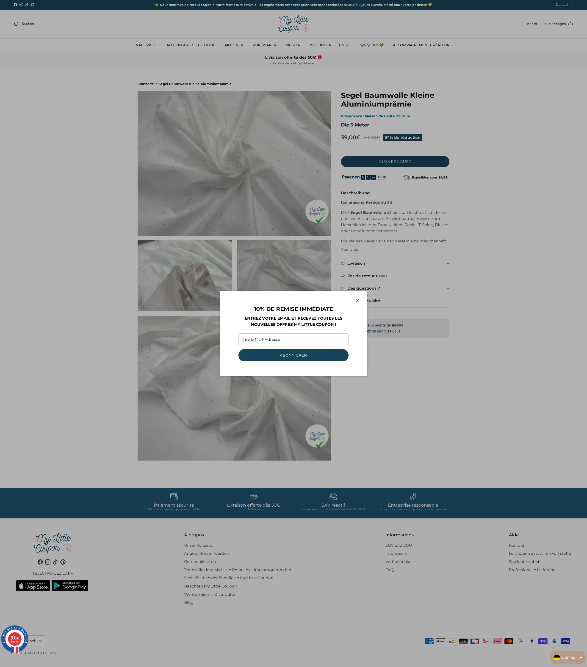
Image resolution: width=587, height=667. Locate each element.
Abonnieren (293, 355)
